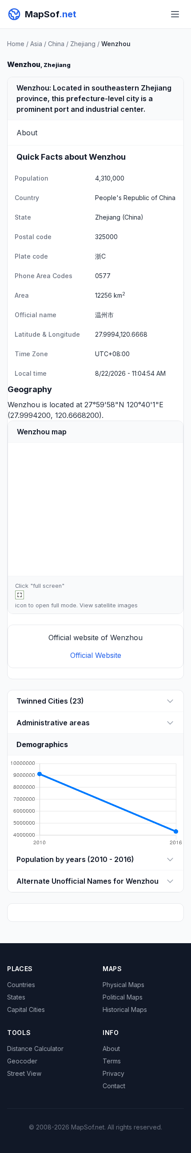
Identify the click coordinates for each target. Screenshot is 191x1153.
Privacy (113, 1073)
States (16, 997)
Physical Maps (123, 984)
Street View (24, 1073)
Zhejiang (83, 43)
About (111, 1048)
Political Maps (123, 997)
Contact (114, 1086)
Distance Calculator (35, 1048)
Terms (112, 1061)
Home (15, 43)
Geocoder (22, 1061)
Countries (21, 984)
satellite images (116, 605)
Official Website (95, 655)
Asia (36, 43)
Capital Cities (26, 1009)
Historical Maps (125, 1009)
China (56, 43)
